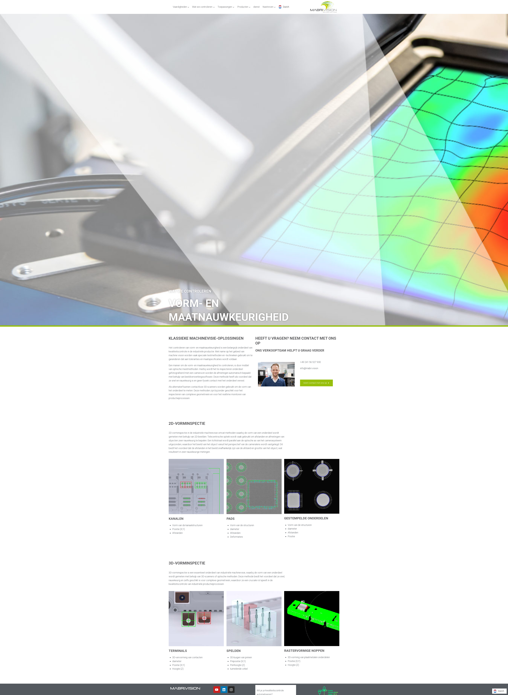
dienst (256, 6)
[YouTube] (216, 689)
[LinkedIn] (224, 689)
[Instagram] (231, 689)
